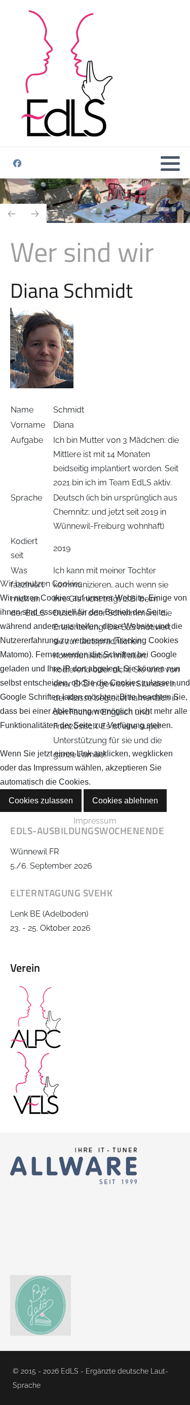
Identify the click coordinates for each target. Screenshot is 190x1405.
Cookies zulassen (41, 800)
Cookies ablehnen (125, 800)
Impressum (95, 821)
